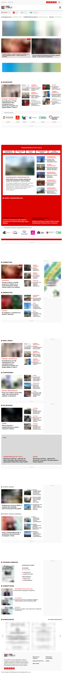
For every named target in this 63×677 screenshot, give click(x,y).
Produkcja (36, 383)
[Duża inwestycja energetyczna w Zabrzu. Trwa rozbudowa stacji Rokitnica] (27, 298)
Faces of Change (30, 152)
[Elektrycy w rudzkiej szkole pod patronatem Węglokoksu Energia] (41, 175)
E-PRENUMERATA (27, 580)
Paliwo (54, 85)
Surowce (5, 280)
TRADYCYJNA (26, 578)
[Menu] (60, 7)
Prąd (34, 303)
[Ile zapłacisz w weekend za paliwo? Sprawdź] (46, 87)
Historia (35, 408)
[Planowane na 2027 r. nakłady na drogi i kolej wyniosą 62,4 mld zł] (25, 95)
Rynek (34, 375)
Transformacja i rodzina (42, 152)
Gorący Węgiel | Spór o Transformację (40, 218)
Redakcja (4, 2)
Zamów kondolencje (55, 619)
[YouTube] (51, 2)
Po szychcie (18, 598)
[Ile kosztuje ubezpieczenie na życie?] (46, 101)
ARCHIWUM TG (27, 572)
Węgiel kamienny (36, 266)
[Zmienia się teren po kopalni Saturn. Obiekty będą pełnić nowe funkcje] (41, 190)
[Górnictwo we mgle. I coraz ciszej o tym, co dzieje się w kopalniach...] (7, 610)
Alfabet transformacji (54, 152)
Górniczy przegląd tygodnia (13, 218)
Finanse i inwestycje (9, 99)
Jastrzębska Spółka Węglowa (24, 589)
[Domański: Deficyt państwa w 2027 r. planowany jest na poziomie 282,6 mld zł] (46, 94)
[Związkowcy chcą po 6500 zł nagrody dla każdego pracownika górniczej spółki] (12, 496)
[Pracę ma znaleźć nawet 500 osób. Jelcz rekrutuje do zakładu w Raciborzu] (12, 382)
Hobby (4, 423)
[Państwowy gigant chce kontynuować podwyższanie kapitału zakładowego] (27, 386)
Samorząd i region (36, 296)
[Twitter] (53, 2)
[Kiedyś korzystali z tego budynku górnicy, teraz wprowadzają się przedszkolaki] (41, 183)
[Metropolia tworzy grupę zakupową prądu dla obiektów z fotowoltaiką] (20, 166)
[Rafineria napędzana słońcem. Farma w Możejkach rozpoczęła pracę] (27, 534)
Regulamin (36, 663)
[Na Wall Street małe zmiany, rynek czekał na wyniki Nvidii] (27, 378)
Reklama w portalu (36, 657)
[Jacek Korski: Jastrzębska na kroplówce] (7, 592)
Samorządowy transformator (9, 152)
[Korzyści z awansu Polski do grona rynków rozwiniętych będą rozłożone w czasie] (25, 87)
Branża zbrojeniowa (10, 390)
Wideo (35, 456)
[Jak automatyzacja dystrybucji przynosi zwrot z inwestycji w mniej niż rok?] (25, 103)
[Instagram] (56, 2)
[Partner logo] (8, 117)
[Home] (6, 7)
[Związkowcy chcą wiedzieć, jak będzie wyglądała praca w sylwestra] (27, 507)
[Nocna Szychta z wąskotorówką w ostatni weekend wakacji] (12, 415)
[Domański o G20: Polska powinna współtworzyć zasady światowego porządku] (27, 394)
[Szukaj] (59, 2)
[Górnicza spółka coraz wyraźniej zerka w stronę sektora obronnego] (27, 500)
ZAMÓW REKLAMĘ (28, 574)
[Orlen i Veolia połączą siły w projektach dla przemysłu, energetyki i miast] (12, 523)
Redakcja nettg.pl (38, 661)
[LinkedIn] (49, 2)
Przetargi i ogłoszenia (49, 657)
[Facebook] (47, 2)
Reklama (10, 2)
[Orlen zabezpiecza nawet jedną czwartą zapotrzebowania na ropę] (27, 519)
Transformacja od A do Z (12, 456)
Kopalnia (35, 280)
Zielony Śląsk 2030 (20, 152)
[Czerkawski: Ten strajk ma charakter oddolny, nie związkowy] (27, 283)
